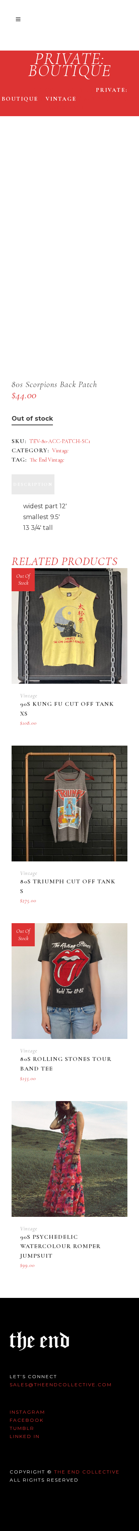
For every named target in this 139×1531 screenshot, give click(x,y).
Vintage (61, 98)
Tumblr (22, 1428)
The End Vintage (47, 460)
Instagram (27, 1412)
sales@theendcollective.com (61, 1384)
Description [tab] (33, 484)
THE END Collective (87, 1472)
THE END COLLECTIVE (50, 89)
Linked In (25, 1436)
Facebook (27, 1420)
